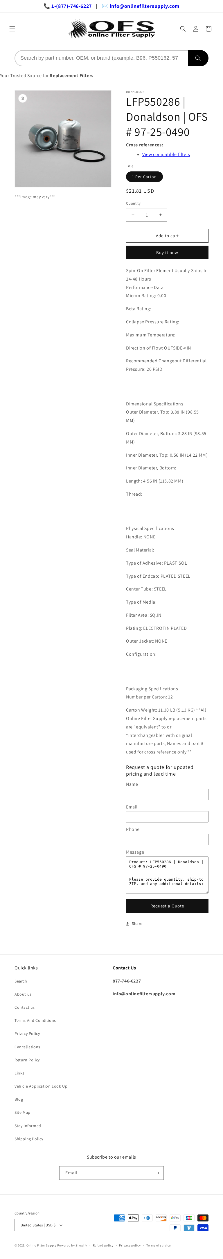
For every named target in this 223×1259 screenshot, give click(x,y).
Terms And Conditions (35, 1020)
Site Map (22, 1112)
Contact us (25, 1007)
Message (135, 852)
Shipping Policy (29, 1138)
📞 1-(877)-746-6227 (68, 6)
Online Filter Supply (41, 1245)
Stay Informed (28, 1125)
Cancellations (27, 1046)
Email (132, 807)
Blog (19, 1099)
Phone (133, 829)
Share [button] (137, 923)
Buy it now (167, 252)
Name (132, 784)
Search (21, 981)
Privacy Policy (27, 1033)
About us (23, 994)
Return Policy (27, 1060)
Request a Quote (167, 906)
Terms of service (158, 1245)
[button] (12, 28)
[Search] (198, 58)
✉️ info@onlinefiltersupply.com (140, 6)
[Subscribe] (157, 1173)
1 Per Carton (144, 176)
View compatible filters (166, 154)
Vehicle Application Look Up (41, 1086)
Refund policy (103, 1245)
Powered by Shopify (72, 1245)
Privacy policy (130, 1245)
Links (19, 1073)
